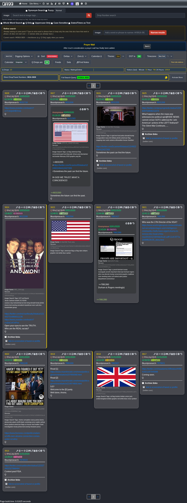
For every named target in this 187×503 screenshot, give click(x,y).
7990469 (69, 363)
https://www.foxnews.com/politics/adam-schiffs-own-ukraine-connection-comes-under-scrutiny (22, 436)
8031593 (71, 118)
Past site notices (177, 62)
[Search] (89, 15)
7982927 (115, 363)
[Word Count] (19, 93)
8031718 (24, 102)
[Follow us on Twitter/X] (77, 3)
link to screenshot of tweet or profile (116, 165)
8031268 (161, 102)
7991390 (117, 232)
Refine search (10, 29)
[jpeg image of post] (27, 93)
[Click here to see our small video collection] (59, 3)
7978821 (161, 363)
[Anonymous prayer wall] (55, 3)
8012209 (24, 216)
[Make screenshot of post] (34, 93)
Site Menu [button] (34, 4)
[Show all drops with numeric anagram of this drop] (24, 93)
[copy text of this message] (36, 93)
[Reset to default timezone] (168, 56)
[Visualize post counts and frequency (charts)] (48, 3)
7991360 (161, 216)
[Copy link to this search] (166, 77)
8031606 (69, 102)
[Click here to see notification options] (68, 3)
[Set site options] (82, 3)
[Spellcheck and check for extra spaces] (43, 93)
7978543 (24, 460)
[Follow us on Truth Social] (72, 3)
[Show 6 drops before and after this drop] (22, 93)
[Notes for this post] (32, 93)
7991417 (115, 216)
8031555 (115, 102)
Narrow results (158, 32)
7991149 (23, 363)
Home (24, 4)
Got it (147, 46)
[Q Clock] (44, 3)
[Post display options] (17, 93)
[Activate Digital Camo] (29, 93)
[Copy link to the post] (38, 93)
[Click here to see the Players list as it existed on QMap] (52, 3)
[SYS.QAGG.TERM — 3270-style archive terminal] (63, 3)
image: (98, 32)
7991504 (69, 216)
